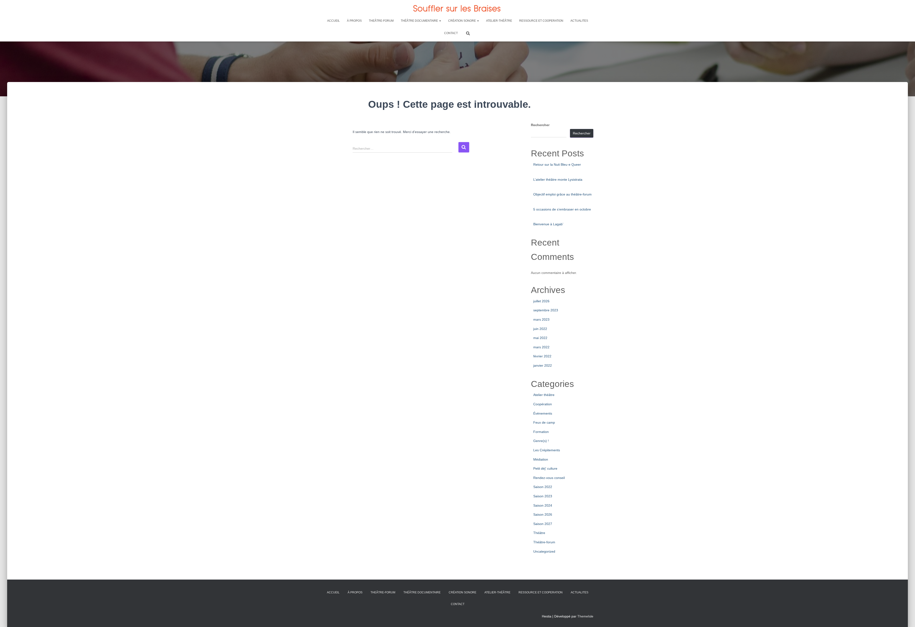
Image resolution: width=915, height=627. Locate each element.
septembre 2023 (545, 310)
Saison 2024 (542, 505)
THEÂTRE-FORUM (381, 20)
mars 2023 (541, 319)
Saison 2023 (542, 496)
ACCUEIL (333, 20)
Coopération (542, 404)
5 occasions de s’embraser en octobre (562, 209)
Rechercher (540, 125)
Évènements (542, 413)
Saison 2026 (542, 514)
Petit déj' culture (545, 468)
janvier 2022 (542, 365)
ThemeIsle (585, 616)
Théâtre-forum (544, 542)
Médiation (540, 459)
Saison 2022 (542, 487)
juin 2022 (540, 329)
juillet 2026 (541, 301)
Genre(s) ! (541, 441)
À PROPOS (354, 20)
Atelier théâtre (543, 395)
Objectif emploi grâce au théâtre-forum (562, 194)
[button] (440, 20)
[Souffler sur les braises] (457, 8)
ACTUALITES (579, 20)
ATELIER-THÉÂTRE (499, 20)
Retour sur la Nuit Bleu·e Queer (557, 164)
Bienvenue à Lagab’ (548, 224)
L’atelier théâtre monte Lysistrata (557, 179)
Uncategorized (544, 551)
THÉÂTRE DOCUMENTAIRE (420, 20)
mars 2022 (541, 347)
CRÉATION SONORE (462, 20)
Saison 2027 (542, 524)
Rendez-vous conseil (549, 478)
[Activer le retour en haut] (906, 617)
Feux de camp (544, 422)
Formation (541, 432)
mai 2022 (540, 338)
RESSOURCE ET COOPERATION (541, 20)
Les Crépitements (546, 450)
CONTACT (451, 33)
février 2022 (542, 356)
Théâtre (539, 533)
